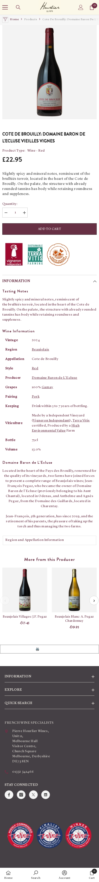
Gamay (47, 387)
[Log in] (80, 7)
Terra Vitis (81, 420)
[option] (49, 72)
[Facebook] (9, 794)
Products (30, 19)
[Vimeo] (45, 794)
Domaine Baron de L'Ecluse (54, 378)
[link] (36, 875)
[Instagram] (21, 794)
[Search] (18, 7)
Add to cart (49, 229)
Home (14, 19)
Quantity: (9, 204)
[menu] (5, 7)
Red (35, 368)
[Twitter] (33, 794)
